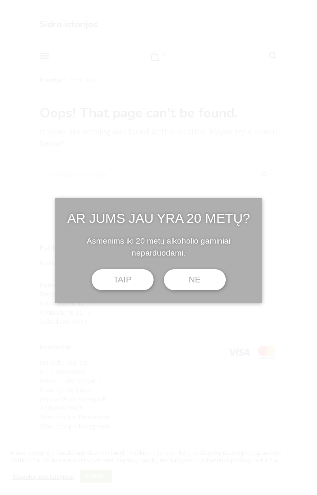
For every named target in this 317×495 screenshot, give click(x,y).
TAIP (123, 280)
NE (194, 280)
